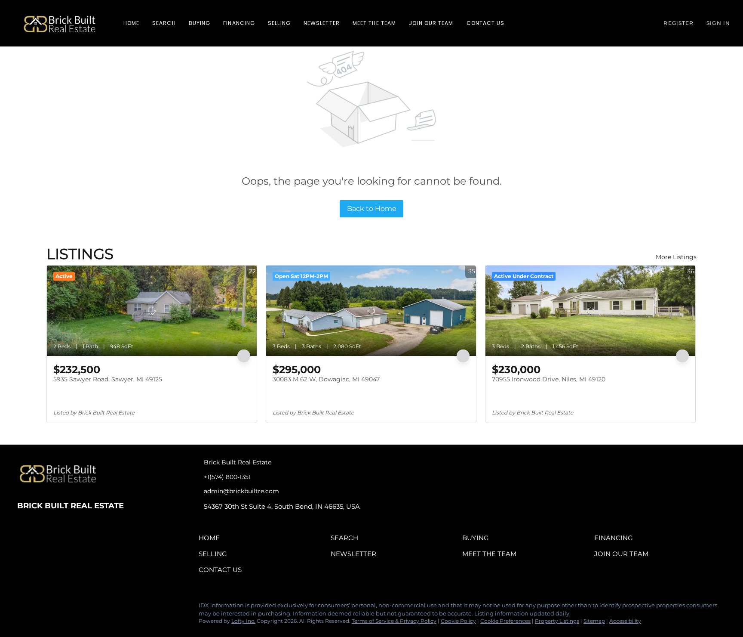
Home (131, 23)
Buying (200, 23)
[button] (59, 23)
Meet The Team (374, 23)
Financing (239, 23)
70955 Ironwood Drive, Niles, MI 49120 (548, 379)
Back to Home (371, 208)
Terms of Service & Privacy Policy (394, 621)
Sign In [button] (718, 23)
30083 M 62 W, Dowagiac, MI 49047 (326, 379)
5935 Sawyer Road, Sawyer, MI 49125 (107, 379)
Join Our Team (431, 23)
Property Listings (557, 621)
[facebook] (23, 607)
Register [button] (678, 23)
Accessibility (625, 621)
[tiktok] (75, 607)
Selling (279, 23)
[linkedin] (40, 607)
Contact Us (486, 23)
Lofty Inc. (243, 621)
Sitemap (594, 621)
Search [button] (164, 23)
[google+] (92, 607)
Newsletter (322, 23)
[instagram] (58, 607)
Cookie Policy (458, 621)
